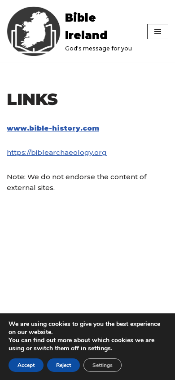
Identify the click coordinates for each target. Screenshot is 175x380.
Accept (26, 365)
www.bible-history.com (53, 128)
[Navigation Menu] (157, 31)
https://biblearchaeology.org (57, 152)
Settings (102, 365)
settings (99, 348)
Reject (63, 365)
